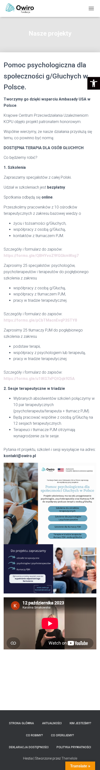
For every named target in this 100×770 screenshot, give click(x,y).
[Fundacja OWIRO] (22, 8)
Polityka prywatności (74, 747)
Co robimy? (34, 735)
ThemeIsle (69, 758)
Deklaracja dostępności (29, 747)
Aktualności (52, 723)
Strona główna (21, 723)
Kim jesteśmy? (80, 723)
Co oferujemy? (62, 735)
